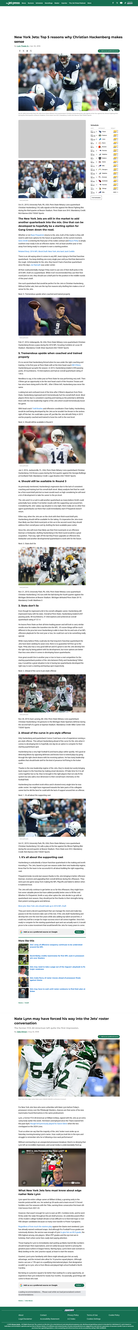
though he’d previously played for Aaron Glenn (48, 1124)
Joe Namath (35, 265)
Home (20, 1003)
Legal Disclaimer (25, 1319)
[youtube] (121, 3)
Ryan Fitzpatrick (37, 235)
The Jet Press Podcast (77, 3)
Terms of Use (92, 1315)
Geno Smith (23, 241)
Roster (57, 3)
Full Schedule (96, 197)
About (20, 1315)
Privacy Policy (73, 1315)
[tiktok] (125, 3)
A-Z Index (71, 1319)
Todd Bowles (37, 408)
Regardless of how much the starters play (35, 1226)
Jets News (29, 1301)
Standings (49, 3)
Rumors (31, 3)
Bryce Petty (73, 241)
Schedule (39, 3)
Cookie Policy (114, 1315)
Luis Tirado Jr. (23, 46)
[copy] (30, 50)
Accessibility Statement (49, 1319)
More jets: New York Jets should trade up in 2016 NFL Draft (42, 906)
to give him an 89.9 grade (71, 1232)
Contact (43, 1315)
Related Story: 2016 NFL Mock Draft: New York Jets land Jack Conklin (46, 251)
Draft (27, 1003)
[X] (117, 3)
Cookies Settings (94, 1319)
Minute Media (16, 1324)
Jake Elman (22, 1032)
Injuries (64, 3)
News (24, 3)
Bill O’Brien (76, 365)
